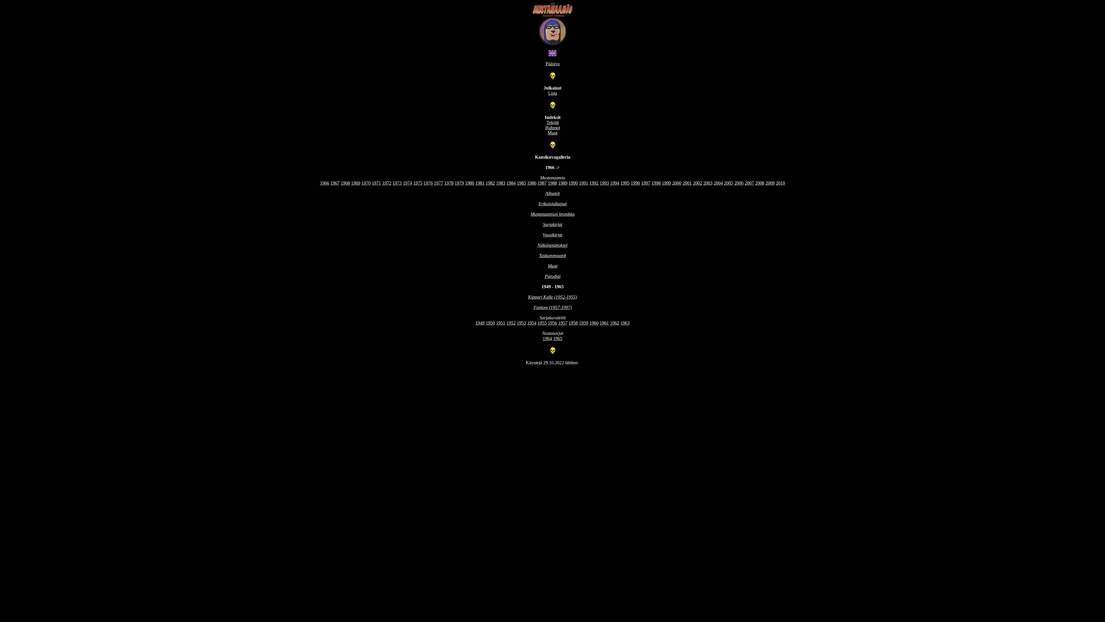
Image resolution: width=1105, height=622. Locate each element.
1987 (542, 183)
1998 (656, 183)
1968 (345, 183)
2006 (739, 183)
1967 (335, 183)
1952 (511, 323)
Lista (552, 93)
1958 (573, 323)
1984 (511, 183)
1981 (480, 183)
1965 (557, 338)
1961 (604, 323)
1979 (459, 183)
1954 (531, 323)
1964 (547, 338)
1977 (438, 183)
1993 (604, 183)
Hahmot (552, 127)
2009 (770, 183)
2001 (687, 183)
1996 (635, 183)
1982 (490, 183)
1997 (645, 183)
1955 (542, 323)
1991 (583, 183)
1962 (614, 323)
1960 (594, 323)
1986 (531, 183)
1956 (552, 323)
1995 (625, 183)
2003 (707, 183)
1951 (500, 323)
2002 (697, 183)
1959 (583, 323)
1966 (324, 183)
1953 (521, 323)
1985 (521, 183)
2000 (676, 183)
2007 (749, 183)
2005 (728, 183)
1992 (594, 183)
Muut (552, 132)
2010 (780, 183)
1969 (355, 183)
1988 (552, 183)
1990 (573, 183)
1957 (562, 323)
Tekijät (552, 122)
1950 (490, 323)
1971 (376, 183)
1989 (562, 183)
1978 (449, 183)
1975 (417, 183)
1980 (469, 183)
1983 (500, 183)
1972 (386, 183)
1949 (480, 323)
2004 (718, 183)
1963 (625, 323)
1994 (614, 183)
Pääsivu (553, 63)
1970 (366, 183)
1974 (407, 183)
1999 (666, 183)
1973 (397, 183)
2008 (759, 183)
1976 (428, 183)
